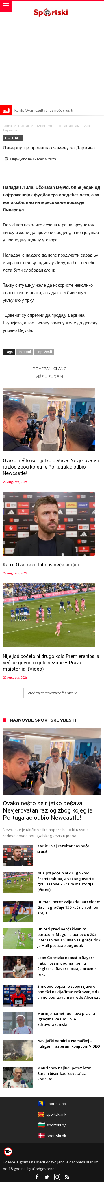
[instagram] (57, 1177)
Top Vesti (44, 351)
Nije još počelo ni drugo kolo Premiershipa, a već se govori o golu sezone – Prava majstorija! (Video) (51, 662)
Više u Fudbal (50, 376)
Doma (7, 126)
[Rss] (67, 1177)
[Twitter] (47, 1177)
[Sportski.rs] (52, 6)
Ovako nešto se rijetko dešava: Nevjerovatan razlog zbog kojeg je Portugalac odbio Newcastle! (51, 467)
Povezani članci (50, 368)
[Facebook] (37, 1177)
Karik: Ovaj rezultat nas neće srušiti (43, 110)
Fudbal (23, 126)
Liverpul (24, 351)
